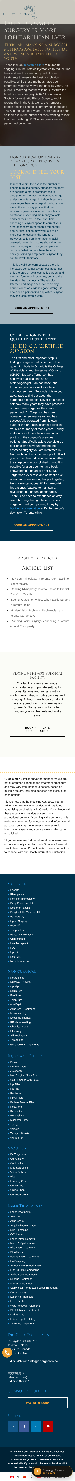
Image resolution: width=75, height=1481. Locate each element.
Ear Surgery (17, 916)
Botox (13, 1062)
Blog (13, 1176)
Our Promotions (19, 1194)
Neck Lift (15, 956)
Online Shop (17, 1189)
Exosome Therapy (20, 1017)
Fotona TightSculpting (23, 1319)
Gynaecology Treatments (24, 1044)
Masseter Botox (19, 1119)
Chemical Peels (19, 1026)
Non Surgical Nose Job (23, 1075)
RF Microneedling (20, 1022)
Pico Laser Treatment (22, 1247)
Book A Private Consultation (37, 729)
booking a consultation (25, 508)
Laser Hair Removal (21, 1296)
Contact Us (16, 1185)
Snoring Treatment (21, 1278)
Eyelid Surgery (18, 921)
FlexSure (15, 995)
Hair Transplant (19, 943)
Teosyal (14, 1124)
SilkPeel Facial (18, 1035)
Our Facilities (18, 1163)
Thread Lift (16, 1039)
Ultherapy (16, 1031)
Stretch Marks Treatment (24, 1310)
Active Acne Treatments (24, 1274)
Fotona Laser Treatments (24, 1256)
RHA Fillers (16, 1097)
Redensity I (16, 1111)
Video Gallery (18, 1172)
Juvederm (16, 1070)
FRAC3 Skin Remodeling (24, 1269)
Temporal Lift (17, 930)
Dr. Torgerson (18, 1154)
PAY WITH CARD (37, 1402)
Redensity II (17, 1115)
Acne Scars (17, 1220)
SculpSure (16, 990)
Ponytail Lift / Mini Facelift (25, 912)
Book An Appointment (31, 308)
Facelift (14, 889)
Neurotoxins (17, 977)
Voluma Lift (16, 1137)
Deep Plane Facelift (21, 903)
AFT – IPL (16, 1216)
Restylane (16, 1106)
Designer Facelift (20, 907)
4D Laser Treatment (21, 1283)
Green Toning (18, 1292)
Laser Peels (17, 1301)
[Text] (7, 1353)
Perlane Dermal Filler (22, 1102)
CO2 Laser (16, 1234)
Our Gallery (17, 1158)
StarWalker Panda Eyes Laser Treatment (34, 1287)
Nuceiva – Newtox (20, 981)
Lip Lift (14, 952)
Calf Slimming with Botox (24, 1079)
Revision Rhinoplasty (22, 898)
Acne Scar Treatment (22, 1008)
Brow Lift (15, 925)
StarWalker (16, 1252)
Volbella (15, 1128)
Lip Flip (14, 986)
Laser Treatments (20, 1211)
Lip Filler (15, 1084)
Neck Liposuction (20, 961)
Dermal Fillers (18, 1066)
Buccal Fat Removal (22, 934)
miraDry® (15, 1004)
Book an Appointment (31, 525)
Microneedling (18, 1013)
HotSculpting (17, 1261)
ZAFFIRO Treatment (22, 1323)
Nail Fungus (17, 1314)
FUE (13, 947)
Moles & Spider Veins (22, 1243)
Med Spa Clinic (19, 1167)
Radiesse (15, 1093)
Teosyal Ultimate (19, 1133)
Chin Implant (17, 938)
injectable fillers (34, 65)
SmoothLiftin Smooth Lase (25, 1265)
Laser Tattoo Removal (23, 1238)
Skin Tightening (19, 1229)
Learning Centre (19, 1181)
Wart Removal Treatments (25, 1305)
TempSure (16, 999)
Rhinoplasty (17, 894)
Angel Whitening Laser (23, 1225)
